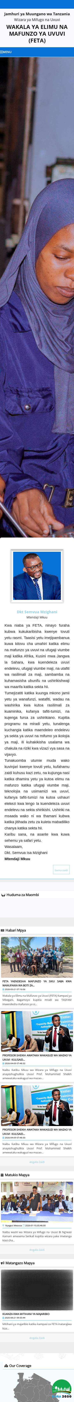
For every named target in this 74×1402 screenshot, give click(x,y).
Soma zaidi (61, 870)
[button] (6, 302)
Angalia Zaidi (37, 1162)
